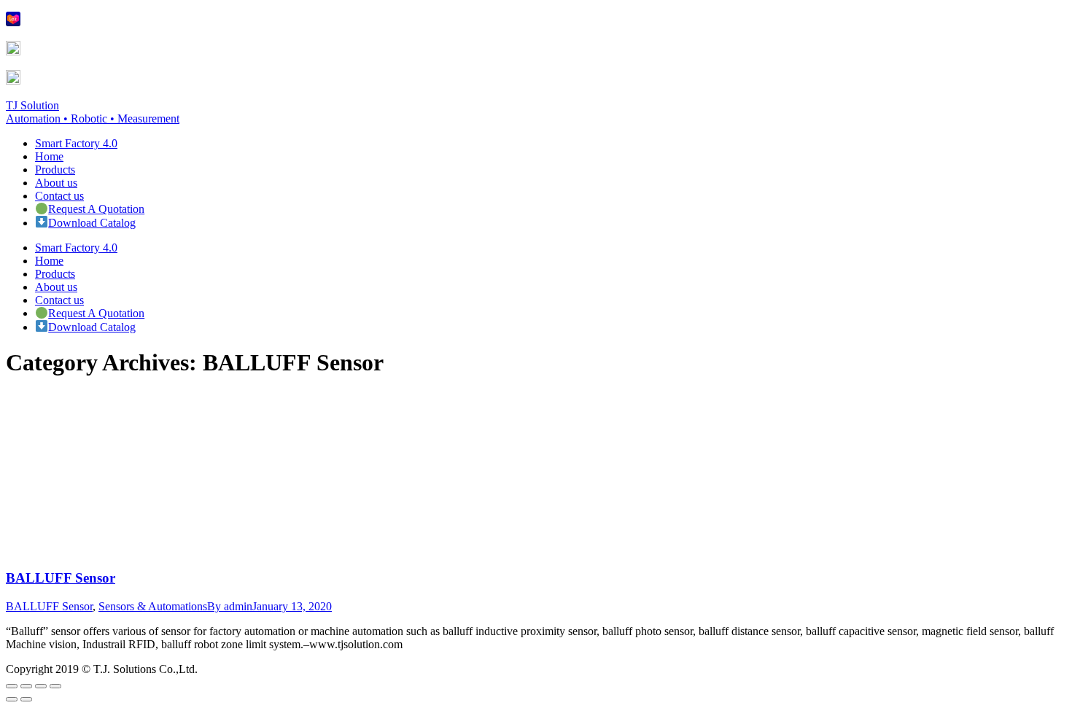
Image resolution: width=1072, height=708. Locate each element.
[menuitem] (76, 143)
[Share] (26, 686)
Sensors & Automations (152, 606)
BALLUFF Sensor (60, 578)
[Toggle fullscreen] (41, 686)
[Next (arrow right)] (26, 699)
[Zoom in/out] (55, 686)
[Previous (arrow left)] (12, 699)
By (229, 606)
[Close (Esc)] (12, 686)
